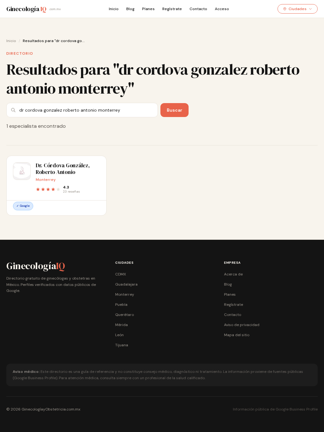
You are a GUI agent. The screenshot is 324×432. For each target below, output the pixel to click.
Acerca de (233, 274)
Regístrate (172, 8)
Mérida (121, 324)
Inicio (114, 8)
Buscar (174, 110)
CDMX (120, 274)
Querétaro (124, 314)
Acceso (222, 8)
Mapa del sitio (236, 334)
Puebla (121, 304)
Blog (130, 8)
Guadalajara (126, 284)
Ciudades (298, 8)
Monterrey (124, 294)
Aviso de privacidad (241, 324)
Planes (148, 8)
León (119, 334)
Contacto (198, 8)
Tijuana (121, 345)
